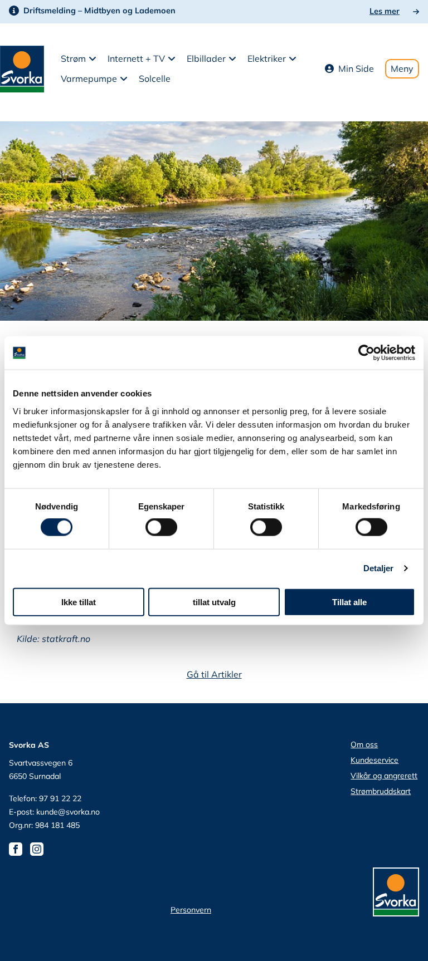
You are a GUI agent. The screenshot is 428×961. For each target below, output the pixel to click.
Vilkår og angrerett (384, 776)
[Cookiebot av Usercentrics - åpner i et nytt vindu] (366, 353)
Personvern (191, 910)
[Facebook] (18, 848)
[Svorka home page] (22, 67)
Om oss (364, 744)
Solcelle (155, 78)
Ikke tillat (78, 601)
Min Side (356, 68)
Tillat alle (349, 601)
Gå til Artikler (214, 674)
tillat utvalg (214, 601)
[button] (78, 59)
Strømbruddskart (381, 791)
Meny (402, 68)
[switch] (161, 527)
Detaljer (378, 568)
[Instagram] (39, 848)
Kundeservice (374, 760)
